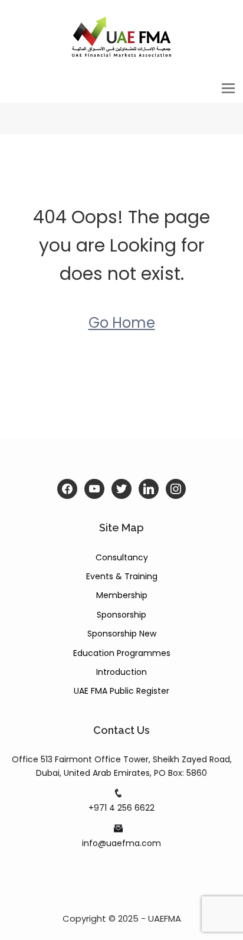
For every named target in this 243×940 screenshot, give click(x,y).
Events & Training (121, 576)
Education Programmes (121, 653)
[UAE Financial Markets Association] (121, 36)
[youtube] (94, 489)
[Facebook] (67, 489)
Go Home (121, 322)
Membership (121, 595)
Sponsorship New (121, 633)
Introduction (121, 672)
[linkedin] (149, 489)
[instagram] (176, 489)
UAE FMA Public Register (121, 691)
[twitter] (121, 489)
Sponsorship (121, 615)
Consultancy (122, 557)
